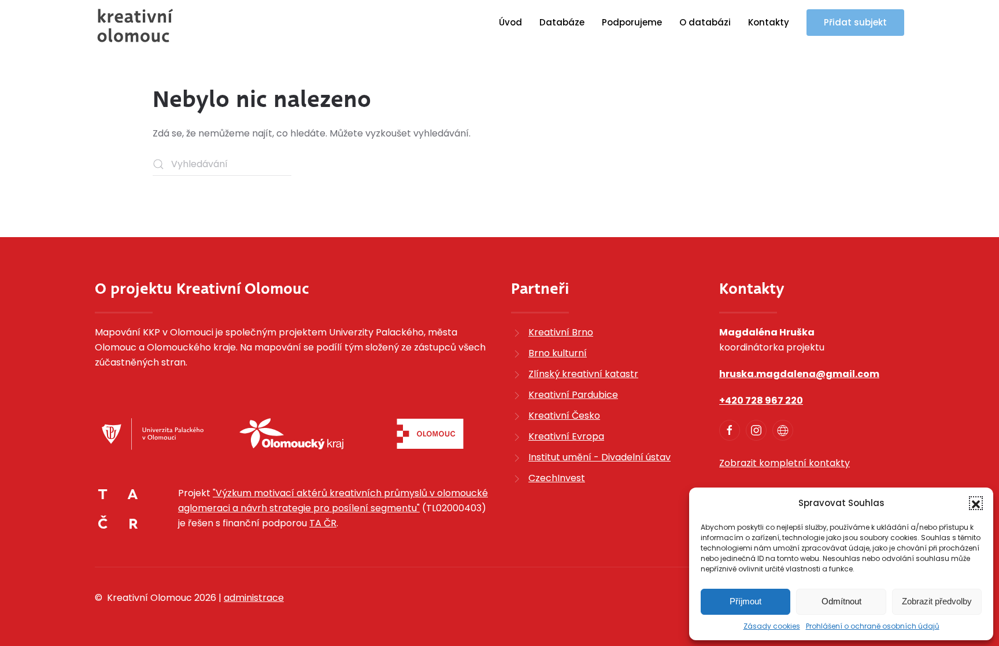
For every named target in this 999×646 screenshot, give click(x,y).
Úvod (510, 22)
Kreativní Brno (560, 332)
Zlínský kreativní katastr (583, 374)
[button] (976, 503)
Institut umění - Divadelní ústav (599, 457)
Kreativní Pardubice (573, 394)
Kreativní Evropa (566, 436)
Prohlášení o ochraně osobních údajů (872, 626)
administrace (254, 597)
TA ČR (322, 523)
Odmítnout (841, 601)
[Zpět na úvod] (135, 25)
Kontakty (768, 22)
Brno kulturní (557, 353)
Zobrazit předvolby (937, 601)
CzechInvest (556, 478)
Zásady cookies (771, 626)
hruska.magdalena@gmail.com (799, 374)
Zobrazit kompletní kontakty (784, 463)
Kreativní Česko (564, 415)
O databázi (705, 22)
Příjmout (745, 601)
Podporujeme (632, 22)
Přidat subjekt (855, 22)
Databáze (561, 22)
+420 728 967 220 (761, 400)
